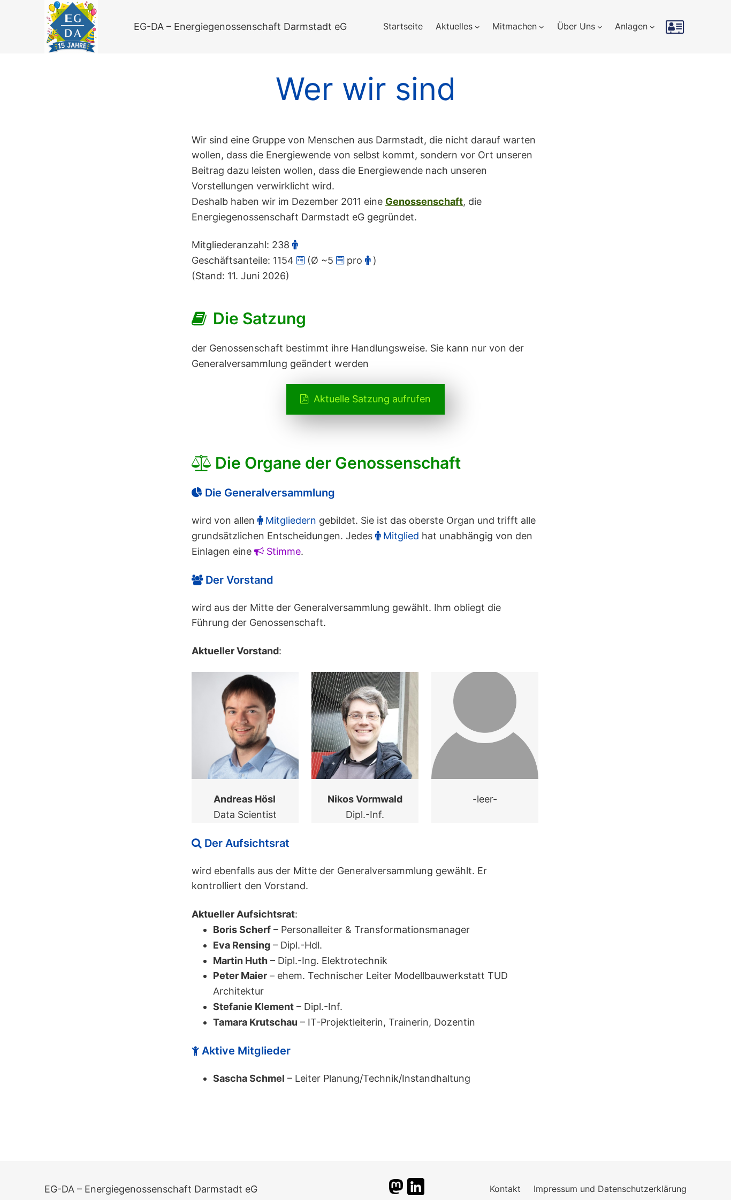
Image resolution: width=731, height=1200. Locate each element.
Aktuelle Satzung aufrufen (371, 398)
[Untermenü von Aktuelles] (477, 26)
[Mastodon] (396, 1191)
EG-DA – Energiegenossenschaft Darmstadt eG (240, 26)
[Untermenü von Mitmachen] (541, 26)
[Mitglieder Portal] (676, 26)
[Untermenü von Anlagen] (652, 26)
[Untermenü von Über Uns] (600, 26)
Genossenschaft (424, 201)
